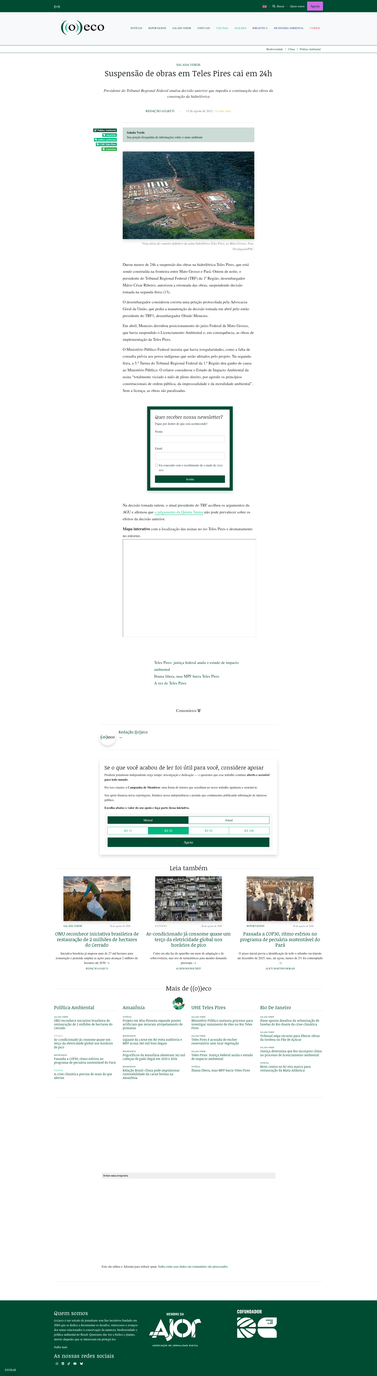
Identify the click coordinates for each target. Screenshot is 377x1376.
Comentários (186, 710)
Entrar (10, 1370)
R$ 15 (128, 831)
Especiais (204, 28)
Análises (240, 28)
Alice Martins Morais (280, 968)
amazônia (111, 135)
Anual (229, 820)
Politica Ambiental (310, 49)
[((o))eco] (83, 28)
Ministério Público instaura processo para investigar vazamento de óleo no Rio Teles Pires (222, 1024)
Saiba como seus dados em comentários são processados (193, 1266)
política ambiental (107, 139)
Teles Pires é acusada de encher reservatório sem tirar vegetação (215, 1041)
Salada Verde (181, 28)
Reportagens (157, 28)
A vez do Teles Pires (170, 683)
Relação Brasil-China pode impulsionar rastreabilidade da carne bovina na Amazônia (151, 1074)
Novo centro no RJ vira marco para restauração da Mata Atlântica (285, 1068)
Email (158, 448)
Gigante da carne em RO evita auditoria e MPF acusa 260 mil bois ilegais (152, 1041)
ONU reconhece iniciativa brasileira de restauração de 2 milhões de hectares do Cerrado (97, 939)
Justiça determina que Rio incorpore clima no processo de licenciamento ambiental (291, 1053)
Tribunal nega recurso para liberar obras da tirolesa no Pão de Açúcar (290, 1038)
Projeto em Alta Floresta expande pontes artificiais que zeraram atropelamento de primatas (153, 1024)
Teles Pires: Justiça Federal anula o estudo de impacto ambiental (222, 1057)
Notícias (136, 28)
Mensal (148, 820)
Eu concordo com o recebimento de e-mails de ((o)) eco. (190, 467)
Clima (291, 49)
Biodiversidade (274, 49)
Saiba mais (60, 1347)
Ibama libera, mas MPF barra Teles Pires (186, 676)
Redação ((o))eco (160, 111)
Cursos (315, 28)
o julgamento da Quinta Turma (179, 512)
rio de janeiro (275, 1007)
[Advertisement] (291, 505)
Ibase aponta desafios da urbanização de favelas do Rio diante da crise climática (289, 1022)
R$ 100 (249, 831)
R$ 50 (208, 831)
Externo (161, 926)
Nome (159, 431)
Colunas (222, 28)
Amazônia (111, 149)
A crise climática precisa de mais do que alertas (83, 1076)
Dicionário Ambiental (289, 28)
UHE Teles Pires (108, 144)
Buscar (280, 6)
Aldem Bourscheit (188, 968)
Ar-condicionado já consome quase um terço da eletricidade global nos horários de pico (188, 939)
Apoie (315, 6)
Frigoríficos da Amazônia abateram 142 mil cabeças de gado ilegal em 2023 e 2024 (154, 1057)
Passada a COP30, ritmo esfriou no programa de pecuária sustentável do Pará (280, 939)
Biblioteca (260, 28)
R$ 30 (168, 831)
